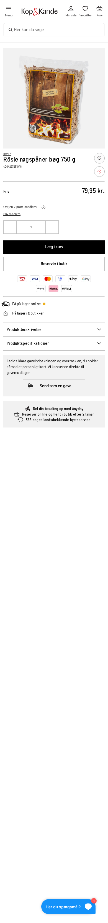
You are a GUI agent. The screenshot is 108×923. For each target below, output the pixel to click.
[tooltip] (99, 171)
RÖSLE (7, 154)
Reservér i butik (54, 263)
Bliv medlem (11, 214)
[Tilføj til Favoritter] (99, 158)
